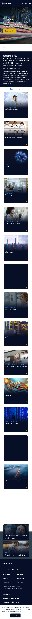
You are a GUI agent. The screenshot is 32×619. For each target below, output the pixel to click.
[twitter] (17, 569)
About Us (20, 578)
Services (5, 578)
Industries (6, 574)
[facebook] (4, 569)
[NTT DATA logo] (6, 3)
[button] (23, 3)
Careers (20, 582)
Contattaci (9, 31)
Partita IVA (6, 594)
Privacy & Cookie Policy (11, 602)
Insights (20, 574)
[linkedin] (13, 569)
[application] (16, 612)
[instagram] (8, 569)
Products (6, 582)
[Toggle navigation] (30, 3)
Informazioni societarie (11, 598)
